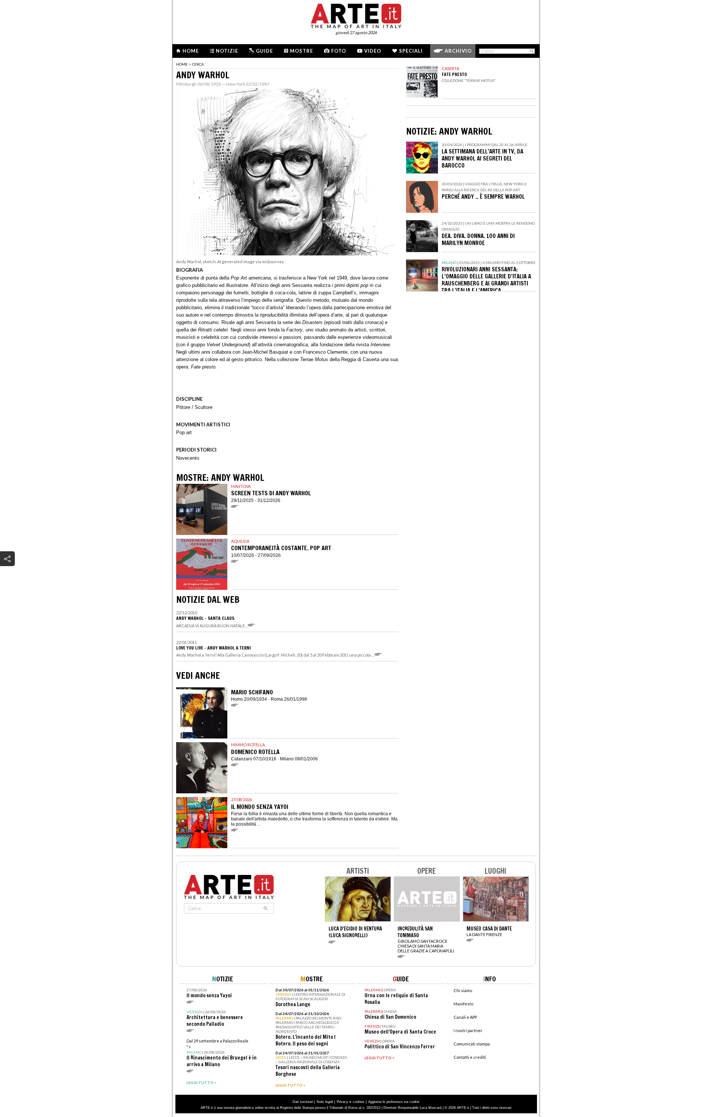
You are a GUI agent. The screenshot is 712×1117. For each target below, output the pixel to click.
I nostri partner (468, 1030)
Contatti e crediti (470, 1057)
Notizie (227, 51)
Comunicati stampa (472, 1043)
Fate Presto (454, 74)
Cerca (198, 64)
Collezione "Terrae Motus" (469, 80)
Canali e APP (465, 1017)
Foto (338, 51)
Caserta (450, 68)
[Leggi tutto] (252, 625)
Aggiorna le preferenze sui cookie (393, 1102)
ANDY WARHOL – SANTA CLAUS (205, 618)
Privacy (342, 1102)
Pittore (183, 407)
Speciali (411, 51)
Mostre (301, 51)
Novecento (187, 458)
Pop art (184, 432)
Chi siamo (463, 990)
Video (372, 51)
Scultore (203, 407)
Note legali (325, 1102)
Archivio (458, 51)
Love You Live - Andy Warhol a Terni (213, 648)
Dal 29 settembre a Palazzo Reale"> (222, 1053)
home (182, 64)
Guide (264, 51)
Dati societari (303, 1102)
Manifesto (463, 1003)
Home (190, 51)
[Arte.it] (356, 14)
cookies (359, 1102)
